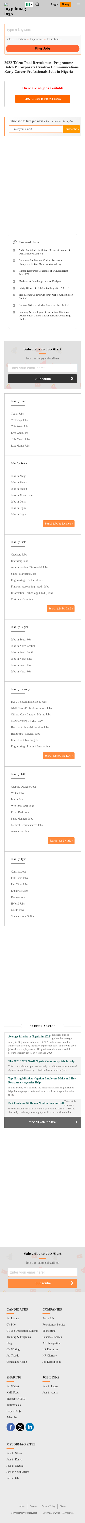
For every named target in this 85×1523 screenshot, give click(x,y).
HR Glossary (49, 1355)
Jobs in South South (22, 652)
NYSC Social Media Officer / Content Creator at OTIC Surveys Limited (44, 251)
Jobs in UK (13, 1478)
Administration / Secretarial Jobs (29, 567)
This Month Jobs (20, 439)
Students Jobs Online (22, 916)
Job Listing (13, 1318)
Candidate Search (52, 1336)
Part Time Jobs (19, 884)
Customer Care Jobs (22, 599)
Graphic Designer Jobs (23, 786)
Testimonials (14, 1404)
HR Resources (50, 1349)
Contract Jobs (18, 871)
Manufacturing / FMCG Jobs (27, 720)
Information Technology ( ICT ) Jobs (32, 592)
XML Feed (13, 1392)
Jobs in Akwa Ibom (22, 495)
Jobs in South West (21, 639)
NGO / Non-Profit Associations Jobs (31, 708)
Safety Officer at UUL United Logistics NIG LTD (44, 287)
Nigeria (32, 3)
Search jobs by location (58, 523)
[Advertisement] (42, 183)
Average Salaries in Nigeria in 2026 (29, 1036)
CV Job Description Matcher (22, 1330)
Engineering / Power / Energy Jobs (30, 746)
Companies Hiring (17, 1361)
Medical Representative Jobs (26, 825)
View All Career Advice (43, 1121)
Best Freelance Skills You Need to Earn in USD (36, 1103)
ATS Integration (51, 1343)
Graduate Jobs (19, 554)
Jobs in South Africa (18, 1471)
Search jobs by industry (58, 755)
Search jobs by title (60, 840)
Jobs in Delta (18, 501)
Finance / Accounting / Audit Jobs (30, 586)
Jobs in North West (21, 671)
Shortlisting (49, 1330)
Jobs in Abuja (18, 476)
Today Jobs (17, 413)
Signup (65, 4)
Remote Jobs (18, 897)
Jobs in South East (21, 665)
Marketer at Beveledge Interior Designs (40, 281)
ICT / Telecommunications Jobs (28, 701)
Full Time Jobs (19, 878)
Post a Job (48, 1318)
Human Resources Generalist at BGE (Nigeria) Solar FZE (43, 272)
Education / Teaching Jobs (25, 740)
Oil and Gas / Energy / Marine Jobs (31, 714)
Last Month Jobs (20, 445)
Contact (33, 1506)
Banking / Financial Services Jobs (30, 727)
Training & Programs (19, 1336)
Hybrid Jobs (18, 903)
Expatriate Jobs (19, 890)
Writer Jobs (17, 793)
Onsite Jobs (17, 910)
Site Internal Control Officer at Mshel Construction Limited (46, 296)
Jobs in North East (21, 658)
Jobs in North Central (23, 645)
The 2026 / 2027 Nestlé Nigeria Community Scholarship (41, 1061)
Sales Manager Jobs (22, 818)
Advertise (12, 1417)
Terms (63, 1506)
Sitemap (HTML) (16, 1398)
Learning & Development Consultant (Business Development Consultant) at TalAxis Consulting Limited (45, 315)
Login (54, 4)
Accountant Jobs (20, 831)
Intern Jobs (17, 799)
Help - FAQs (14, 1411)
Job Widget (13, 1386)
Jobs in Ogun (18, 508)
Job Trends (13, 1355)
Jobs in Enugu (19, 488)
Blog (9, 1343)
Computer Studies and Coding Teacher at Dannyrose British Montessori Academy (41, 262)
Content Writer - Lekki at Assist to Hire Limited (44, 305)
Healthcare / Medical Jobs (25, 733)
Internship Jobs (19, 561)
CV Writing (13, 1349)
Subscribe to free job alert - (41, 121)
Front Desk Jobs (20, 812)
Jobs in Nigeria (15, 1465)
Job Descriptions (51, 1361)
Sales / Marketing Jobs (23, 573)
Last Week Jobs (19, 432)
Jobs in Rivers (19, 482)
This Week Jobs (19, 426)
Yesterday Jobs (19, 420)
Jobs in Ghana (14, 1453)
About (22, 1506)
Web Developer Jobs (22, 805)
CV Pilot (11, 1324)
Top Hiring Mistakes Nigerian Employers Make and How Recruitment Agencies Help (42, 1080)
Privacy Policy (48, 1506)
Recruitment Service (53, 1324)
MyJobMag (68, 1512)
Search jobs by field (60, 608)
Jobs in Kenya (14, 1459)
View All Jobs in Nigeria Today (42, 98)
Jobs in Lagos (18, 514)
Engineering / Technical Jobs (27, 580)
